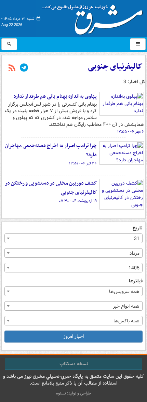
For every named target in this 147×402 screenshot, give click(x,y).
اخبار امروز (74, 336)
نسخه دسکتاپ (73, 363)
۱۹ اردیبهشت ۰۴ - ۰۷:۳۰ (78, 201)
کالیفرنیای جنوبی (115, 66)
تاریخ (138, 228)
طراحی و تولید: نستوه (73, 393)
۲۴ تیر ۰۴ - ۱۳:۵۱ (83, 163)
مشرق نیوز (94, 17)
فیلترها (136, 281)
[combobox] (73, 238)
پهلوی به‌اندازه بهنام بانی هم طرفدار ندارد (55, 96)
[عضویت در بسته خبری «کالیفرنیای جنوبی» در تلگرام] (24, 68)
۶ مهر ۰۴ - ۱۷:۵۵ (130, 132)
